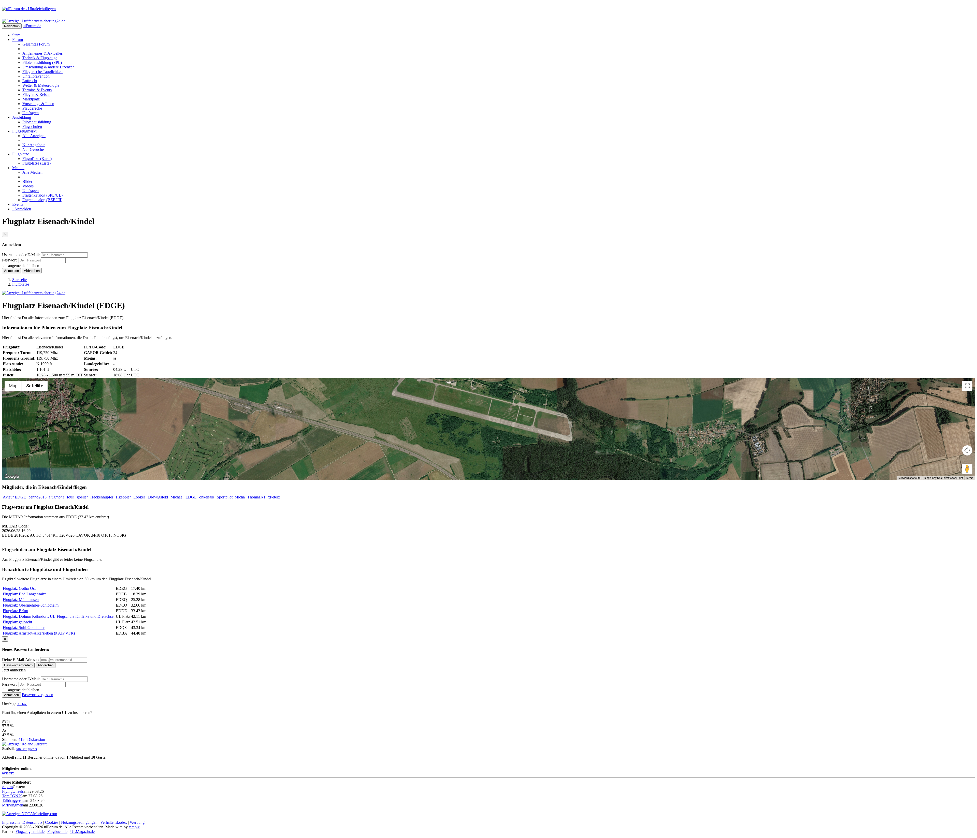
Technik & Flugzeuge (39, 58)
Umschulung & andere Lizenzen (48, 67)
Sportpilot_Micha (230, 497)
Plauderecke (32, 108)
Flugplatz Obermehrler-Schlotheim (31, 605)
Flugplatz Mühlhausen (21, 599)
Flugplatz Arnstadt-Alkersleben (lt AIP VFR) (39, 633)
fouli (70, 497)
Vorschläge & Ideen (38, 103)
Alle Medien (32, 172)
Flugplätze (20, 154)
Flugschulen (32, 126)
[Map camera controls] (967, 450)
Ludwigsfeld (157, 497)
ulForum (32, 26)
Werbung (137, 822)
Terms (969, 478)
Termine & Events (37, 90)
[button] (488, 426)
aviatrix (8, 773)
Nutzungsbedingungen (79, 822)
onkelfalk (206, 497)
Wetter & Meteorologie (40, 85)
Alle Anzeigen (34, 136)
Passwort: (10, 260)
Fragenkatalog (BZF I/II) (42, 200)
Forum (17, 39)
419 (21, 739)
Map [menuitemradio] (13, 385)
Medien (18, 168)
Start (16, 35)
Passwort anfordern (18, 665)
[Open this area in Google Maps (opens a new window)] (11, 476)
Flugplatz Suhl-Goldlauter (24, 627)
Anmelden (21, 209)
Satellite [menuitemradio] (34, 385)
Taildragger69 (13, 800)
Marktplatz (31, 99)
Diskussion (36, 739)
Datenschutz (32, 822)
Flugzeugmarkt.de (30, 831)
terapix (134, 827)
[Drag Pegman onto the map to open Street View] (967, 469)
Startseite (19, 279)
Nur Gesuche (33, 149)
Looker (138, 497)
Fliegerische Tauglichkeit (42, 71)
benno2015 (37, 497)
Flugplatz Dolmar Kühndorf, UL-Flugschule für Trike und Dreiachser (59, 616)
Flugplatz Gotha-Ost (19, 588)
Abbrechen (32, 271)
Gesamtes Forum (36, 44)
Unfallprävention (36, 76)
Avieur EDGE (14, 497)
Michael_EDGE (183, 497)
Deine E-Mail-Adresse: (21, 659)
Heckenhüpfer (101, 497)
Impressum (11, 822)
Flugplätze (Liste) (36, 163)
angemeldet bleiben (23, 265)
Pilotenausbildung (36, 122)
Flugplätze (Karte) (37, 158)
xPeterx (273, 497)
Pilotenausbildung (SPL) (42, 62)
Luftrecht (29, 81)
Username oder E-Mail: (21, 255)
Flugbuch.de (57, 831)
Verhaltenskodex (113, 822)
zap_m (7, 787)
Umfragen (30, 113)
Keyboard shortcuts (909, 478)
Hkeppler (123, 497)
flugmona (56, 497)
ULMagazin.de (82, 831)
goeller (82, 497)
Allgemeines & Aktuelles (42, 53)
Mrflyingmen (12, 805)
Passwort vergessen (37, 695)
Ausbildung (21, 117)
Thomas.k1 (255, 497)
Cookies (51, 822)
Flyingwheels (13, 791)
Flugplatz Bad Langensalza (25, 594)
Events (17, 204)
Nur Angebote (33, 145)
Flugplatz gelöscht (17, 622)
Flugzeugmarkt (24, 131)
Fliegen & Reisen (36, 94)
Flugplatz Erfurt (15, 611)
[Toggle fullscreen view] (967, 386)
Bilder (27, 181)
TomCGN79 (12, 796)
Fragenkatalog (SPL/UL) (42, 195)
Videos (28, 186)
